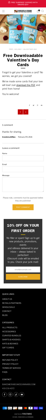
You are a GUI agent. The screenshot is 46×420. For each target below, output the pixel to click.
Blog (5, 315)
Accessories (9, 331)
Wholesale (8, 307)
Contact (6, 311)
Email (4, 164)
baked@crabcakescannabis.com (18, 384)
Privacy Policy (10, 364)
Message (5, 175)
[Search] (42, 11)
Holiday (18, 49)
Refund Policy (10, 360)
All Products (9, 327)
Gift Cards (8, 348)
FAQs (4, 372)
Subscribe (23, 277)
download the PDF (25, 85)
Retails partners (11, 303)
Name (4, 153)
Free (11, 49)
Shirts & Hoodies (11, 339)
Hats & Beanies (10, 343)
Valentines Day (30, 49)
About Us (7, 299)
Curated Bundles (11, 335)
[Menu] (3, 11)
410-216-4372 (8, 388)
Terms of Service (11, 368)
